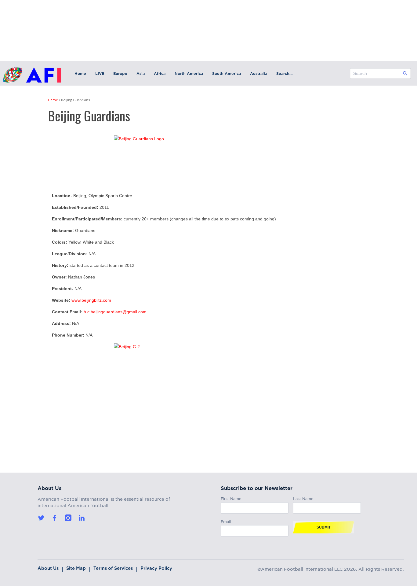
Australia (258, 73)
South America (226, 73)
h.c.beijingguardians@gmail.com (115, 311)
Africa (159, 73)
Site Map (76, 568)
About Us (48, 568)
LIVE (99, 73)
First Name (231, 497)
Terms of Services (113, 568)
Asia (140, 73)
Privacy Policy (156, 568)
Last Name (303, 497)
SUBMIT (324, 527)
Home (80, 73)
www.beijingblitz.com (91, 300)
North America (189, 73)
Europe (120, 73)
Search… (284, 73)
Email (226, 520)
